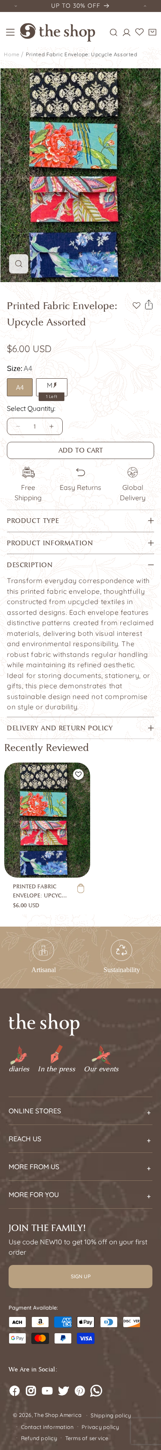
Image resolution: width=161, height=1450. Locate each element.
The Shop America (58, 1414)
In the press (56, 1069)
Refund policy (39, 1438)
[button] (10, 32)
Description (30, 565)
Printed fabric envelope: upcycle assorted (81, 54)
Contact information (47, 1426)
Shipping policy (111, 1415)
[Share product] (149, 305)
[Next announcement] (145, 6)
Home (11, 54)
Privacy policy (100, 1426)
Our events (101, 1069)
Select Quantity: (31, 408)
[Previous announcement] (15, 6)
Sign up (81, 1276)
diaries (19, 1069)
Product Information (50, 543)
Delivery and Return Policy (60, 728)
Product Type (33, 521)
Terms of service (87, 1438)
